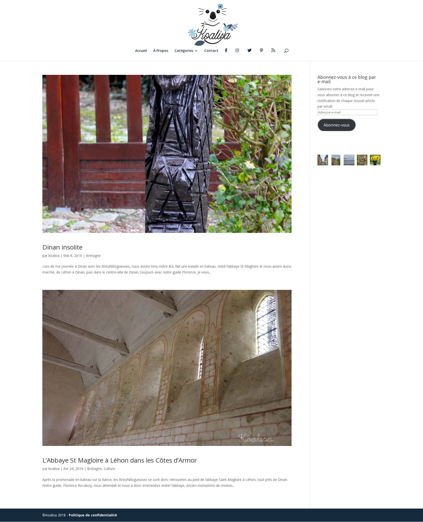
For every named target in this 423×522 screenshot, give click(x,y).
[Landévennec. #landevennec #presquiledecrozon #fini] (322, 160)
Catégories (184, 51)
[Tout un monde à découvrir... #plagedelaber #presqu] (362, 160)
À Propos (160, 51)
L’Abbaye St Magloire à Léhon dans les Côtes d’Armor (119, 460)
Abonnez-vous (337, 125)
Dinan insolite (62, 247)
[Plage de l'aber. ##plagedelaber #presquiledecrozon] (335, 160)
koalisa (53, 255)
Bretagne (93, 255)
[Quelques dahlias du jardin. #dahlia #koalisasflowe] (375, 160)
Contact (211, 51)
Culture (109, 468)
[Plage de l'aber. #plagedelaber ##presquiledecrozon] (349, 160)
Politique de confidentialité (93, 515)
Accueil (141, 51)
